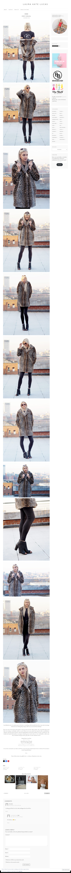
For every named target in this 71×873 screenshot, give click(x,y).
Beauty (61, 113)
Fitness (61, 121)
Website (6, 856)
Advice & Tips (54, 113)
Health (53, 127)
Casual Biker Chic (21, 767)
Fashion (53, 121)
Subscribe (59, 164)
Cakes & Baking (54, 117)
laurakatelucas (14, 815)
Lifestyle (61, 129)
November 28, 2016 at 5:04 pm (17, 816)
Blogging (53, 115)
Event (61, 119)
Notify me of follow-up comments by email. (15, 859)
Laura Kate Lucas (35, 4)
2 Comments (6, 793)
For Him (61, 123)
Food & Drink (54, 123)
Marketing (61, 131)
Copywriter (64, 96)
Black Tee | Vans (26, 739)
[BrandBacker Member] (57, 81)
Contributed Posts (55, 119)
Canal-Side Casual (6, 767)
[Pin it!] (47, 793)
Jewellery (54, 129)
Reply (7, 811)
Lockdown (54, 131)
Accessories (54, 111)
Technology (62, 137)
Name (6, 849)
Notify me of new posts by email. (12, 862)
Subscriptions (54, 137)
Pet (52, 133)
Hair (60, 125)
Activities (61, 111)
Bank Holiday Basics (37, 767)
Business (61, 115)
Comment (7, 834)
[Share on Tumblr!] (49, 793)
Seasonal (61, 135)
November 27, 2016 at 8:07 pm (15, 805)
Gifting (53, 125)
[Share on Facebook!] (44, 793)
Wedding (53, 141)
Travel (53, 139)
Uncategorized (62, 139)
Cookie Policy (20, 871)
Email (6, 852)
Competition (62, 117)
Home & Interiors (62, 127)
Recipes (61, 133)
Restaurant (54, 135)
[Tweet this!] (46, 793)
